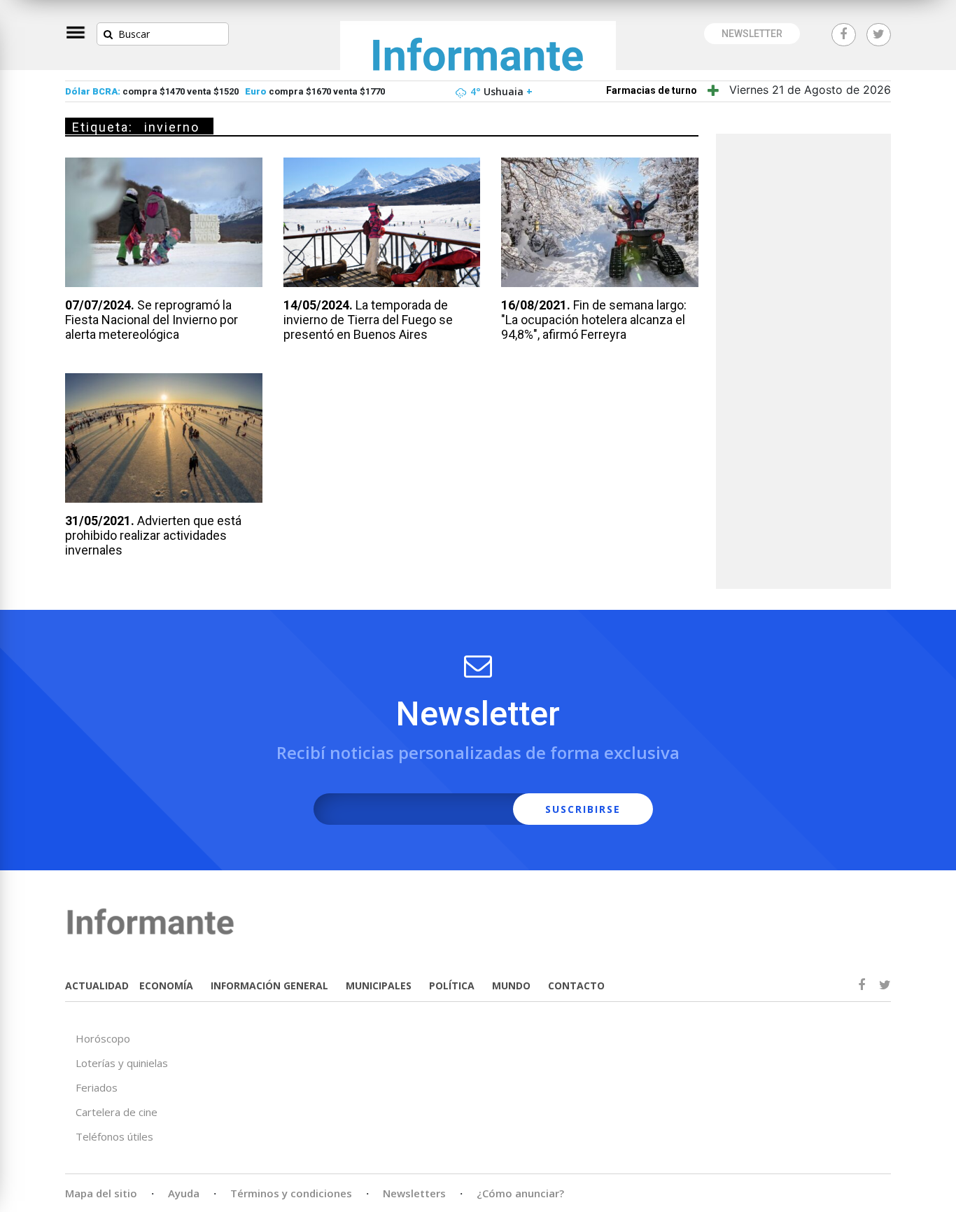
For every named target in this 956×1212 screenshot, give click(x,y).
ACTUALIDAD (97, 985)
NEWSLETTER (752, 33)
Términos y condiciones (291, 1193)
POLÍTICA (452, 985)
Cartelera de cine (116, 1112)
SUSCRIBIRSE (583, 809)
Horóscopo (103, 1038)
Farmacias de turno (651, 90)
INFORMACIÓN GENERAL (269, 985)
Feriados (97, 1087)
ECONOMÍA (166, 985)
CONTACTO (576, 985)
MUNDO (511, 985)
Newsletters (414, 1193)
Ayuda (183, 1193)
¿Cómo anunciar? (520, 1193)
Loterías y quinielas (122, 1063)
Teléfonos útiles (114, 1136)
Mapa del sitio (101, 1193)
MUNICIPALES (379, 985)
